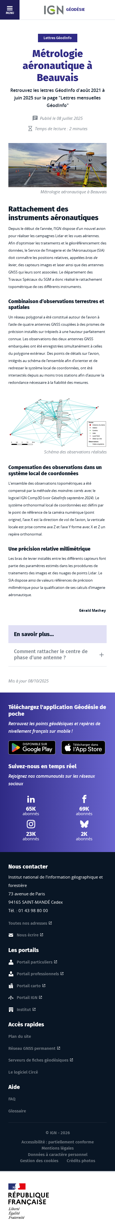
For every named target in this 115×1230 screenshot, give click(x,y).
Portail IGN (27, 997)
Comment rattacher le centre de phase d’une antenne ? (51, 654)
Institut (24, 1009)
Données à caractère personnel (57, 1154)
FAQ (11, 1098)
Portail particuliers (34, 962)
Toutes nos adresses (27, 923)
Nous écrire (28, 935)
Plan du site (19, 1036)
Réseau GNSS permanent (32, 1048)
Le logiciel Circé (23, 1072)
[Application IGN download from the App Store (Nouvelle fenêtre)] (83, 748)
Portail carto (29, 985)
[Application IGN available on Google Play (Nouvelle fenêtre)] (32, 748)
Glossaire (17, 1111)
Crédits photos (81, 1160)
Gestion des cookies (39, 1160)
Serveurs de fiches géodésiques (38, 1060)
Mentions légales (58, 1148)
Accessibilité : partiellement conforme (57, 1142)
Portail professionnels (38, 973)
